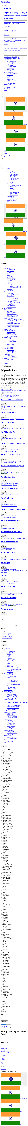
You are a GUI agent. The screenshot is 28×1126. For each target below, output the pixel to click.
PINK (3, 983)
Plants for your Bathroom (13, 325)
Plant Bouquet (10, 359)
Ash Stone (5, 914)
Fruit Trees (16, 58)
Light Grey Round (7, 866)
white (3, 932)
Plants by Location (8, 318)
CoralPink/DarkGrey (7, 928)
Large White (5, 934)
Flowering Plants (11, 57)
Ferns (8, 58)
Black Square (5, 817)
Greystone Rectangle (7, 874)
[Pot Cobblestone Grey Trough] (11, 484)
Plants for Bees (12, 31)
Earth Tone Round (7, 864)
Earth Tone (5, 863)
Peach (3, 1000)
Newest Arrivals (6, 633)
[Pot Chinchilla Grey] (14, 428)
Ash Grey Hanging (7, 771)
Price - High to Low (7, 638)
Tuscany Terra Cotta (7, 994)
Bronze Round (6, 814)
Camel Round (5, 798)
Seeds (8, 297)
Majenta (4, 945)
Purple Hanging (6, 766)
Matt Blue (4, 844)
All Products (7, 266)
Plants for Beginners (12, 316)
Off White (4, 997)
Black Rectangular (7, 754)
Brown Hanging (6, 763)
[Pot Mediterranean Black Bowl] (9, 505)
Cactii (8, 275)
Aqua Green (5, 846)
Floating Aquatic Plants (15, 287)
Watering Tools (10, 304)
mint (3, 838)
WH (3, 975)
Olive (3, 906)
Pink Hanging (5, 764)
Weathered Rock (6, 966)
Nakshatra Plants (16, 22)
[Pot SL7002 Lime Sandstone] (10, 395)
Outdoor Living (7, 354)
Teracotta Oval (6, 875)
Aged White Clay (6, 958)
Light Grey (5, 831)
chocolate (4, 912)
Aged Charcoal (6, 957)
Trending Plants (7, 329)
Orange (4, 898)
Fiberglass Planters (11, 341)
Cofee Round (5, 800)
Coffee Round (5, 880)
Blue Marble (5, 1005)
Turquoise (4, 943)
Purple (4, 884)
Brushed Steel (5, 960)
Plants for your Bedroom (16, 13)
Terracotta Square (6, 749)
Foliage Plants (10, 271)
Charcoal (4, 911)
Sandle (4, 843)
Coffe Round (5, 883)
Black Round (5, 757)
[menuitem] (5, 5)
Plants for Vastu (11, 332)
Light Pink (5, 857)
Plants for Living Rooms (16, 12)
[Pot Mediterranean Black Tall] (11, 450)
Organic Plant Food (15, 303)
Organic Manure (14, 294)
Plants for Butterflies (12, 351)
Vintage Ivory (5, 992)
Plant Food (9, 301)
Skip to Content (4, 1)
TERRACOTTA (6, 925)
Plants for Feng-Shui (12, 334)
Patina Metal (5, 971)
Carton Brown (6, 837)
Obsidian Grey (6, 961)
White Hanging (6, 761)
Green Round (5, 794)
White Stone (5, 829)
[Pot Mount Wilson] (11, 582)
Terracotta (4, 894)
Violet (3, 892)
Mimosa (4, 889)
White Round (5, 787)
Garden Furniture (8, 308)
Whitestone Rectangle (7, 826)
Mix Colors (5, 775)
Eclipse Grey (5, 974)
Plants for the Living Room (13, 323)
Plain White (5, 995)
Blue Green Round (7, 823)
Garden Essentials (8, 291)
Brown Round (6, 904)
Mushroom (5, 985)
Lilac (3, 852)
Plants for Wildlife (8, 348)
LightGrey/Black (6, 929)
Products (6, 363)
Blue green (5, 940)
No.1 (3, 806)
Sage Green (5, 920)
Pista (3, 888)
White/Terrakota (6, 937)
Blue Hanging (5, 769)
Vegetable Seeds (14, 300)
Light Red (4, 946)
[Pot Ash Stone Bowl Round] (8, 516)
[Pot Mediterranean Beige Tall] (11, 461)
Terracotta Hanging (7, 760)
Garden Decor (10, 355)
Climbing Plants (11, 278)
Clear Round (5, 812)
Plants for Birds (7, 30)
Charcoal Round (6, 815)
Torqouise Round (6, 877)
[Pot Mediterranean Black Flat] (11, 439)
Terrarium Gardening (12, 314)
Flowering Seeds (14, 298)
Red (3, 1009)
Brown (4, 951)
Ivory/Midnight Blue (7, 938)
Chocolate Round (6, 821)
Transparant (5, 891)
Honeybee (5, 986)
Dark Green (5, 835)
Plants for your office (12, 327)
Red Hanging (5, 774)
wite (3, 977)
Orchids (11, 58)
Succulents (17, 50)
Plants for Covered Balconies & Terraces (17, 321)
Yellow (4, 900)
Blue (3, 903)
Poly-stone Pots (10, 340)
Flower (4, 988)
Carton (4, 923)
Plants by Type (7, 268)
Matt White (5, 834)
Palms (5, 57)
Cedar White (5, 969)
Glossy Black (5, 860)
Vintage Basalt (6, 989)
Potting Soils (10, 293)
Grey (3, 854)
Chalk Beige (5, 952)
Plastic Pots (9, 339)
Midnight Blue (6, 921)
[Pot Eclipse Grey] (12, 419)
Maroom (4, 949)
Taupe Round (5, 861)
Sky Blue (4, 886)
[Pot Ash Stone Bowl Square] (8, 527)
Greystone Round (6, 778)
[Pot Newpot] (13, 559)
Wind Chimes (13, 357)
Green (4, 901)
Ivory (3, 751)
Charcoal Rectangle (7, 824)
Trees (20, 58)
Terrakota (4, 926)
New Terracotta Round (8, 871)
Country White (6, 965)
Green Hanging (6, 767)
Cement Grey (5, 955)
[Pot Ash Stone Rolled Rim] (8, 548)
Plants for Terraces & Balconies (19, 15)
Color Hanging (6, 801)
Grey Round (5, 786)
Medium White (6, 804)
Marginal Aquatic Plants (16, 286)
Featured (5, 631)
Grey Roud (5, 915)
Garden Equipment (11, 307)
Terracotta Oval (6, 783)
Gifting (5, 358)
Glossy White (5, 849)
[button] (7, 389)
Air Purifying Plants (14, 23)
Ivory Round (5, 797)
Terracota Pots (10, 345)
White (3, 858)
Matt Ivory (5, 918)
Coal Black (5, 954)
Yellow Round (6, 784)
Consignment (5, 1017)
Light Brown (5, 895)
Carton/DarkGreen (7, 931)
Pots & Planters (7, 337)
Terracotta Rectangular (8, 752)
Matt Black (5, 848)
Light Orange (5, 855)
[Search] (16, 625)
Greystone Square (6, 872)
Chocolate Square (6, 820)
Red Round (5, 789)
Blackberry (5, 941)
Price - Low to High (7, 636)
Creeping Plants (10, 50)
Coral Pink (5, 935)
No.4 (3, 811)
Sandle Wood (5, 991)
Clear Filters (4, 1026)
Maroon (4, 1011)
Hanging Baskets (11, 344)
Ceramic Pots (10, 347)
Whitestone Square (7, 868)
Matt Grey (5, 840)
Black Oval (5, 781)
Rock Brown (5, 998)
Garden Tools (10, 296)
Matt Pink (4, 841)
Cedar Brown (5, 968)
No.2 (3, 807)
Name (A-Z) (6, 634)
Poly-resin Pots (10, 343)
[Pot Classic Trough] (11, 593)
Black (3, 832)
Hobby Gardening (8, 309)
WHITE (4, 981)
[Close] (1, 166)
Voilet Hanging (6, 772)
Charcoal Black (6, 963)
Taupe (4, 909)
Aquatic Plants (13, 48)
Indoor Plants (7, 12)
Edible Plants (12, 41)
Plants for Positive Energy (10, 330)
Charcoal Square (6, 818)
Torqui (4, 791)
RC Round (5, 917)
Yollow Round (6, 878)
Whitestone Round (7, 780)
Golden (4, 908)
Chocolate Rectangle (7, 828)
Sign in (5, 153)
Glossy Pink (5, 851)
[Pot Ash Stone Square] (13, 538)
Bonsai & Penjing (8, 38)
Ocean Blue (5, 1008)
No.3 (3, 809)
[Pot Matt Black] (12, 494)
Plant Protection (11, 305)
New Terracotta (6, 869)
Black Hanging (6, 758)
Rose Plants (6, 48)
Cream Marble (6, 1006)
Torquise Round (6, 792)
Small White (5, 803)
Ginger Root (5, 972)
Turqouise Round (6, 881)
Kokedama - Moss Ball (14, 40)
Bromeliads (19, 48)
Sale (5, 361)
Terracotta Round (6, 755)
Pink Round (5, 795)
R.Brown (4, 1003)
